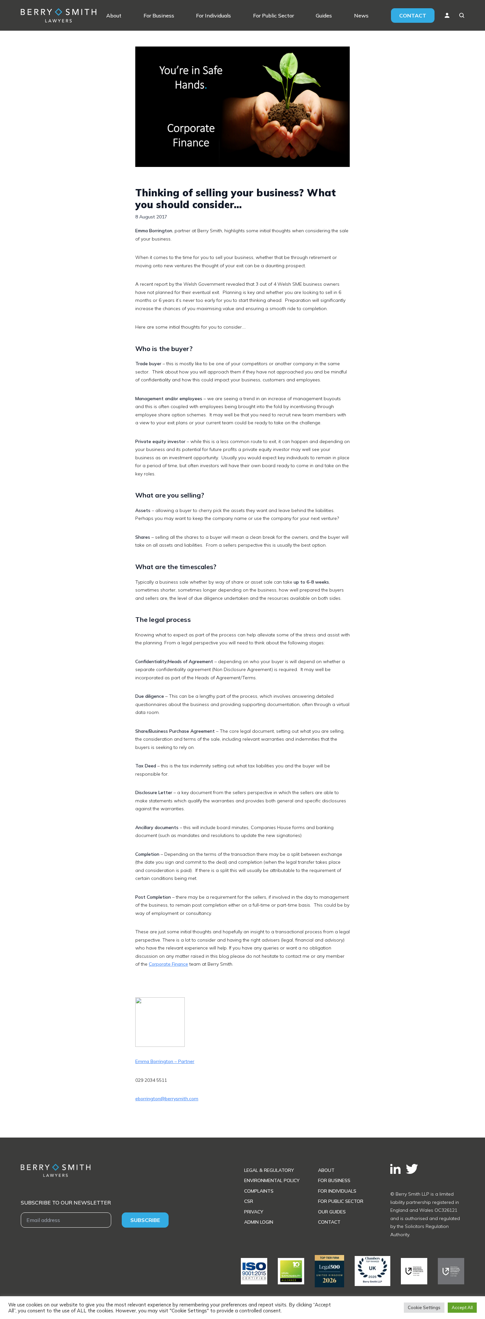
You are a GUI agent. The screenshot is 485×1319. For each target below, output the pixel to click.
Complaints (259, 1191)
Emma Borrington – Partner (164, 1061)
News (361, 15)
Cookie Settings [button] (424, 1307)
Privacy (253, 1212)
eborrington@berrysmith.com (166, 1099)
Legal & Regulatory (269, 1170)
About (113, 15)
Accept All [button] (462, 1307)
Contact (412, 15)
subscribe (145, 1220)
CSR (248, 1201)
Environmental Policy (272, 1180)
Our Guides (332, 1212)
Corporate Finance (168, 964)
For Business (159, 15)
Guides (324, 15)
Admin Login (258, 1222)
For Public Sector (273, 15)
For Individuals (213, 15)
